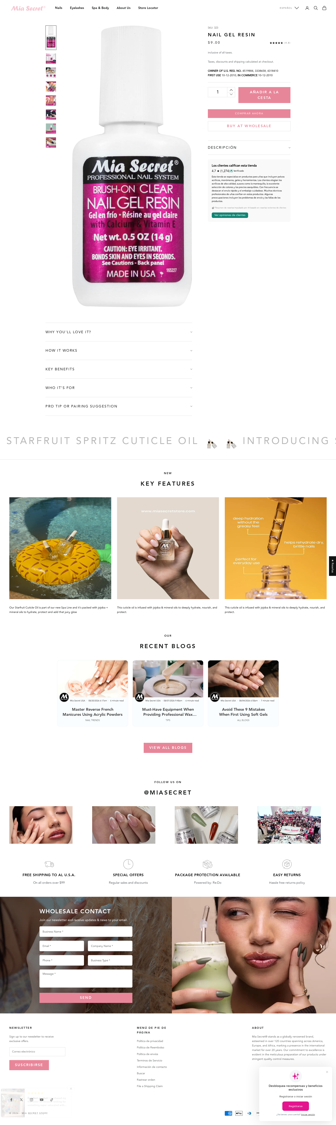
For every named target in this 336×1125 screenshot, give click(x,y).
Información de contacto (152, 1067)
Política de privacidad (150, 1041)
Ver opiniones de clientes (229, 215)
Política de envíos (147, 1054)
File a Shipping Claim (150, 1086)
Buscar (141, 1073)
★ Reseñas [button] (333, 566)
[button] (78, 1089)
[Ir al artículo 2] (51, 58)
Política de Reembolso (150, 1047)
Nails (58, 8)
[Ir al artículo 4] (51, 86)
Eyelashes (77, 8)
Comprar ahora (249, 113)
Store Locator (148, 8)
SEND (86, 998)
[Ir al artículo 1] (51, 37)
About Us (123, 8)
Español (286, 8)
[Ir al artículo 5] (51, 100)
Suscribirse (29, 1065)
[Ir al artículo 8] (51, 142)
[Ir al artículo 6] (51, 114)
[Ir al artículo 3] (51, 72)
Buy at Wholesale (249, 126)
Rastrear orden (146, 1080)
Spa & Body (100, 8)
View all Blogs (168, 748)
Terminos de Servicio (149, 1061)
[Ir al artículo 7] (51, 128)
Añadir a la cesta (264, 95)
